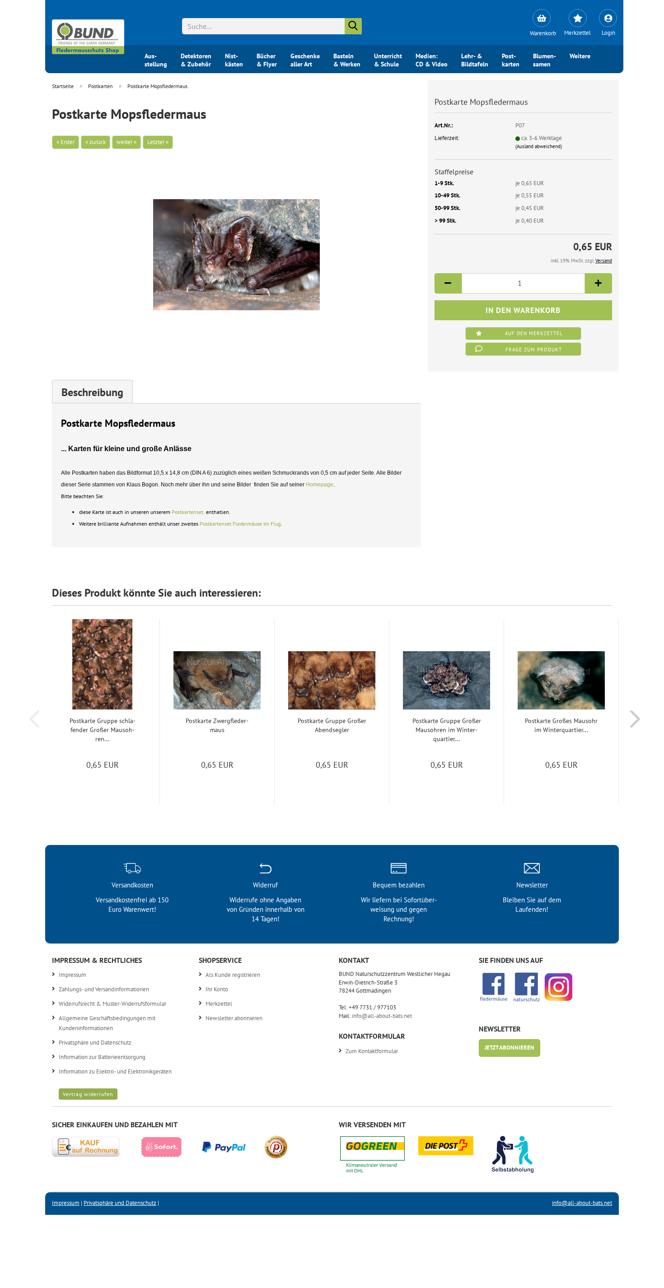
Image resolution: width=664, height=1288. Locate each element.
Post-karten (510, 59)
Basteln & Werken (346, 59)
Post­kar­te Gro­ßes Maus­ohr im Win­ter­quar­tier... (561, 725)
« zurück (95, 142)
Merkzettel (219, 1004)
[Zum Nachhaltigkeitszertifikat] (379, 1157)
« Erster (65, 142)
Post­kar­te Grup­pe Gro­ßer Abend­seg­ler (332, 725)
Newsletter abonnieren (234, 1018)
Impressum (72, 975)
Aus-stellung (156, 59)
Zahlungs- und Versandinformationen (104, 989)
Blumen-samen (544, 59)
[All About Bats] (88, 34)
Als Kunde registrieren (233, 975)
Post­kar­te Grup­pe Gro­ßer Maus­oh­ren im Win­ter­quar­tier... (446, 730)
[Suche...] (353, 26)
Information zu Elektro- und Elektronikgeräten (115, 1071)
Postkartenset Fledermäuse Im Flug (240, 523)
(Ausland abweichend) (538, 146)
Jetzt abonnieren (509, 1047)
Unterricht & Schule (388, 59)
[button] (448, 283)
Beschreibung (92, 392)
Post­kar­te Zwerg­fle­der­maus (217, 725)
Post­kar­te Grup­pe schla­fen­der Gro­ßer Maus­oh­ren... (103, 730)
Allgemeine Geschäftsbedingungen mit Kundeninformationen (107, 1023)
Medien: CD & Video (432, 59)
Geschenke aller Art (305, 59)
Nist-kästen (234, 59)
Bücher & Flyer (267, 59)
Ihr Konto (217, 989)
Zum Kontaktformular (372, 1051)
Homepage (319, 484)
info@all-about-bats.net (382, 1016)
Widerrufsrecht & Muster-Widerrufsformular (112, 1004)
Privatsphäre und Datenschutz (95, 1042)
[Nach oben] (639, 1274)
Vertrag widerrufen (88, 1094)
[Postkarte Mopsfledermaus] (236, 250)
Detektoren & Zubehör (196, 59)
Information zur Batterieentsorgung (102, 1057)
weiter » (126, 142)
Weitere (580, 56)
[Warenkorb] (541, 18)
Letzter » (157, 142)
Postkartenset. (188, 512)
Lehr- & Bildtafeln (474, 59)
